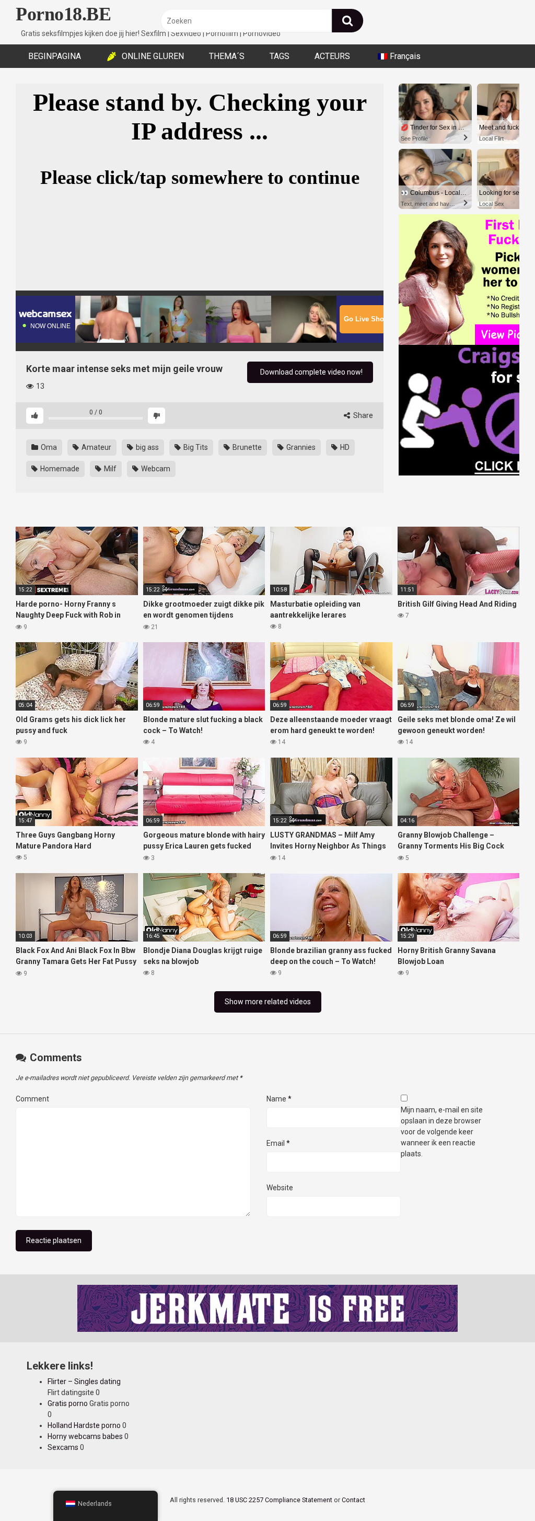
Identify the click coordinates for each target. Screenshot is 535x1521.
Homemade (59, 469)
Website (279, 1187)
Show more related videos (268, 1001)
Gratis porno (68, 1403)
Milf (109, 469)
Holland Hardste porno (84, 1425)
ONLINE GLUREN (153, 56)
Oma (48, 447)
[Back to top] (500, 1489)
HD (344, 447)
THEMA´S (227, 56)
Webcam (154, 469)
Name (279, 1099)
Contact (353, 1500)
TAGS (279, 56)
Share (362, 415)
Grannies (300, 447)
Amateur (95, 447)
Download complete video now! (311, 372)
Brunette (246, 447)
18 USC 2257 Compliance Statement (279, 1500)
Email (278, 1143)
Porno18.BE (63, 14)
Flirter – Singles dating (84, 1381)
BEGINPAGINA (54, 56)
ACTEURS (332, 56)
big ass (146, 447)
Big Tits (195, 447)
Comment (32, 1099)
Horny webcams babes (85, 1436)
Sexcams (63, 1447)
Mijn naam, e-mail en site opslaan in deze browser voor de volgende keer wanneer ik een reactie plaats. (442, 1132)
